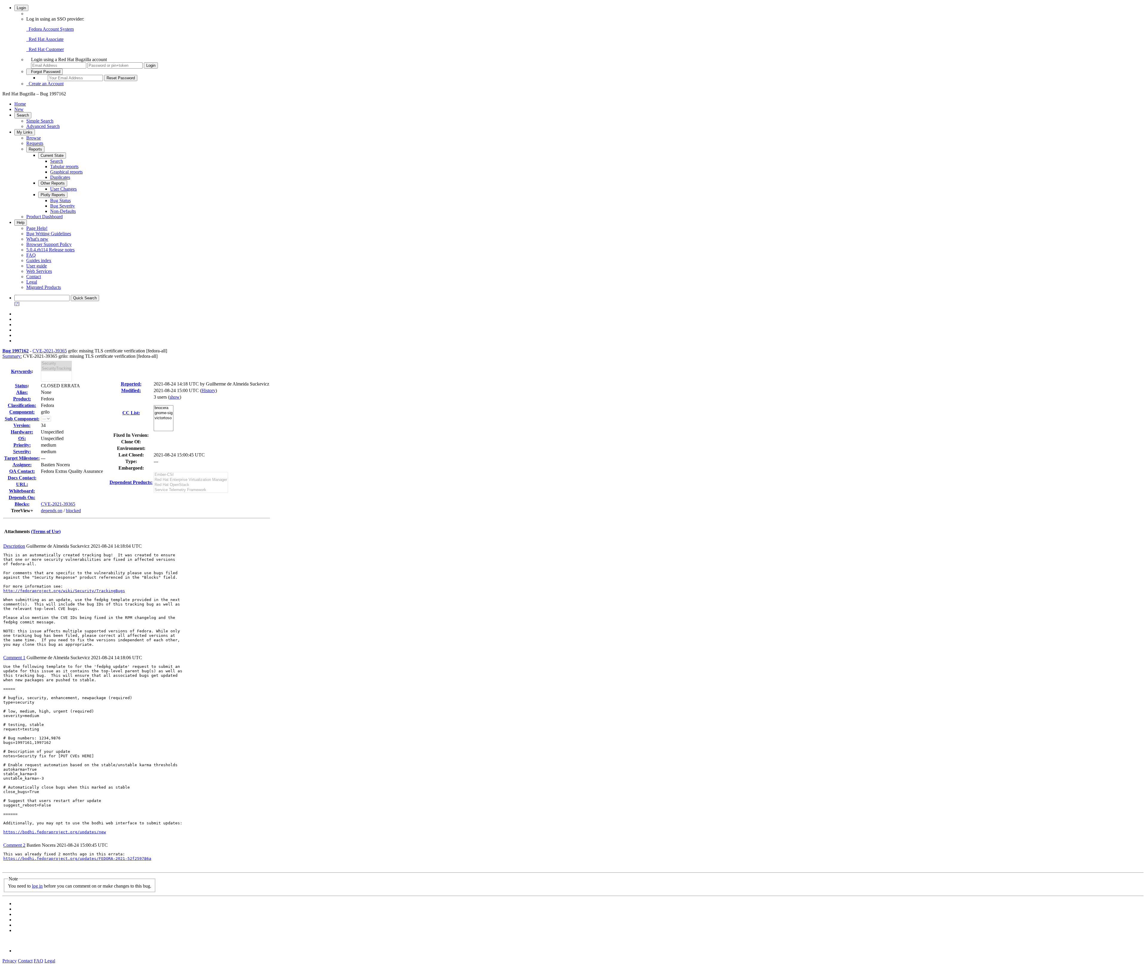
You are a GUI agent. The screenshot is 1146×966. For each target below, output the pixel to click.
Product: (22, 398)
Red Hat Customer (45, 49)
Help (20, 222)
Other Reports (53, 183)
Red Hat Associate (45, 39)
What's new (37, 239)
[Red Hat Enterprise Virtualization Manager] (191, 479)
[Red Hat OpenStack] (191, 484)
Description (14, 546)
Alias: (22, 392)
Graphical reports (66, 171)
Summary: (12, 356)
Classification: (22, 405)
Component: (22, 411)
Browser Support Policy (49, 244)
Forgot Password (44, 71)
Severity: (22, 451)
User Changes (63, 188)
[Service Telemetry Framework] (191, 490)
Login (21, 8)
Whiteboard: (22, 490)
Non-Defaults (63, 211)
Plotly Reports (53, 195)
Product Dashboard (44, 216)
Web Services (39, 271)
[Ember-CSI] (191, 474)
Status (21, 385)
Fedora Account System (50, 29)
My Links (25, 132)
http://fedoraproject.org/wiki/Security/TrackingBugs (64, 591)
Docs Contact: (22, 477)
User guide (36, 265)
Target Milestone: (22, 458)
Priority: (22, 445)
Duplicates (60, 177)
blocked (73, 510)
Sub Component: (22, 418)
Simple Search (39, 120)
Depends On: (22, 497)
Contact (33, 276)
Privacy (9, 960)
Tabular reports (64, 166)
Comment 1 (14, 657)
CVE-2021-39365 (50, 350)
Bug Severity (62, 205)
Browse (33, 137)
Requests (34, 143)
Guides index (38, 260)
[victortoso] (163, 418)
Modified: (131, 390)
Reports (35, 149)
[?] (16, 303)
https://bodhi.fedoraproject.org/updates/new (54, 832)
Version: (21, 425)
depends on (51, 510)
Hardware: (22, 431)
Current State (52, 155)
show (175, 397)
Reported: (131, 383)
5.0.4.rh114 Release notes (50, 249)
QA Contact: (22, 471)
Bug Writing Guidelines (48, 233)
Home (20, 103)
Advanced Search (43, 126)
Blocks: (22, 504)
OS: (22, 438)
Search (23, 115)
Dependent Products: (131, 482)
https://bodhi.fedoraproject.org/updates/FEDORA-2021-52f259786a (77, 858)
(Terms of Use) (46, 531)
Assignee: (22, 464)
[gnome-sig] (163, 413)
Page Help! (36, 228)
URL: (22, 484)
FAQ (31, 255)
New (19, 109)
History (208, 390)
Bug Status (60, 200)
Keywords (21, 371)
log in (37, 885)
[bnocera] (163, 408)
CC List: (131, 412)
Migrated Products (43, 287)
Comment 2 (14, 845)
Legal (31, 281)
